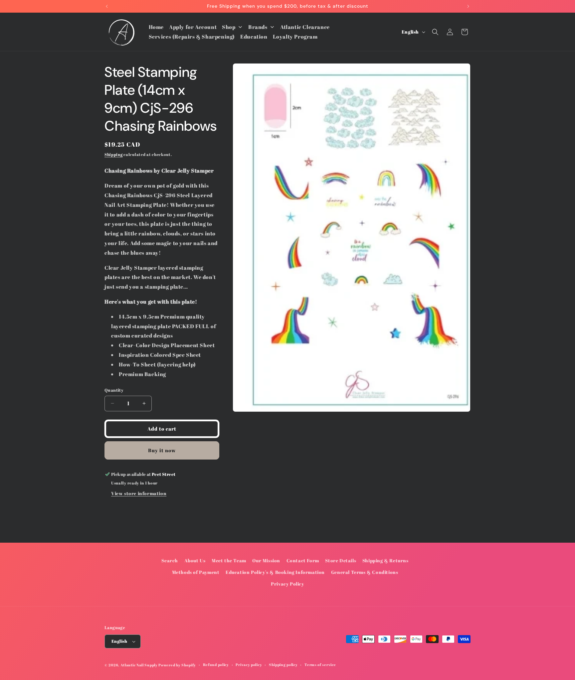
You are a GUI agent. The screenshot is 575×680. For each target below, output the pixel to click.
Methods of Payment (196, 572)
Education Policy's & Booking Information (275, 572)
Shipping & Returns (385, 560)
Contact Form (303, 560)
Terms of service (320, 664)
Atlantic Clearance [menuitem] (305, 27)
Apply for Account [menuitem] (193, 27)
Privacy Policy (287, 584)
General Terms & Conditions (364, 572)
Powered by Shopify (177, 664)
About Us (195, 560)
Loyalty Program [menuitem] (295, 36)
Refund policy (216, 664)
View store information (138, 493)
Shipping (113, 154)
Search (169, 560)
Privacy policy (249, 664)
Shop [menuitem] (228, 27)
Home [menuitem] (156, 27)
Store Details (340, 560)
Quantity (113, 390)
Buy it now (162, 450)
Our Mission (266, 560)
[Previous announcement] (106, 6)
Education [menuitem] (253, 36)
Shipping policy (283, 664)
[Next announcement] (468, 6)
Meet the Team (229, 560)
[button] (435, 32)
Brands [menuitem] (258, 27)
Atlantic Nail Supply (139, 664)
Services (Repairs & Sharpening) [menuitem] (192, 36)
